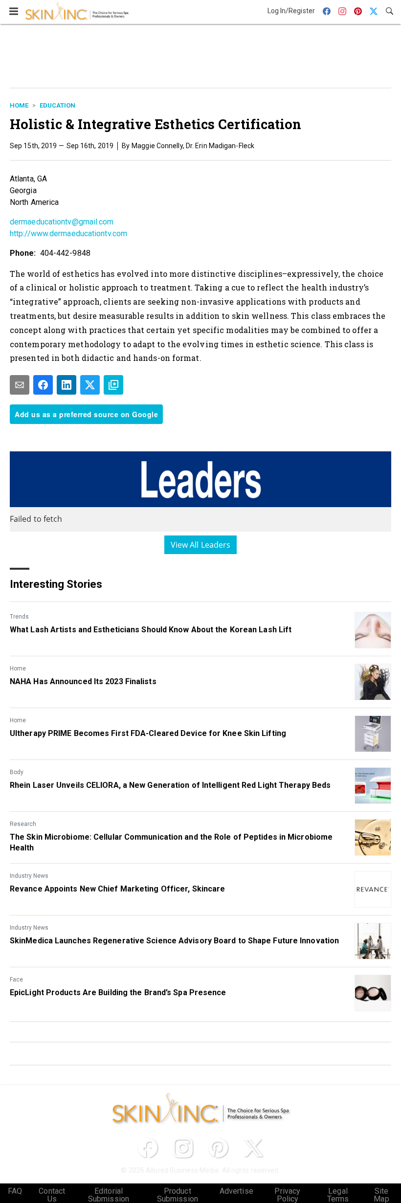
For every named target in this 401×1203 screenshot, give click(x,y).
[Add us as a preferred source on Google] (113, 385)
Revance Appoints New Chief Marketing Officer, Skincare (117, 888)
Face (16, 979)
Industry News (29, 875)
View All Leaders (201, 544)
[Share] (43, 385)
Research (23, 824)
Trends (19, 616)
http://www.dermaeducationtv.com (68, 233)
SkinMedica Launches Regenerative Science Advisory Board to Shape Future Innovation (174, 940)
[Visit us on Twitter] (253, 1148)
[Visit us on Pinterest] (218, 1148)
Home (19, 105)
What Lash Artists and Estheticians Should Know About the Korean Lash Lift (150, 629)
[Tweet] (90, 385)
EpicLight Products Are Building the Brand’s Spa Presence (118, 992)
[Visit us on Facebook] (147, 1148)
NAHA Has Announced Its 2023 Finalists (83, 681)
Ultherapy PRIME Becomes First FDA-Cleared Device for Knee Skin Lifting (148, 733)
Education (57, 105)
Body (16, 772)
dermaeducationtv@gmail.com (62, 221)
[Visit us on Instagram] (183, 1148)
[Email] (19, 385)
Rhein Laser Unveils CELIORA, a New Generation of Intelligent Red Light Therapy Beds (170, 785)
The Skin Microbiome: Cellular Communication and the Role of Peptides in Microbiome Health (171, 842)
